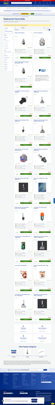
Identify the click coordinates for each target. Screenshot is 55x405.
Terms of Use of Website (25, 383)
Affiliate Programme (33, 379)
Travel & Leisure (38, 5)
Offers (48, 5)
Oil (14, 5)
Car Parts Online (5, 378)
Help (52, 403)
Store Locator (5, 379)
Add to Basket (25, 57)
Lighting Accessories (18, 16)
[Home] (6, 3)
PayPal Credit (23, 379)
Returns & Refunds (15, 379)
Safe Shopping (5, 382)
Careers (32, 378)
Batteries (11, 5)
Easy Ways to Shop (6, 375)
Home (4, 16)
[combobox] (21, 3)
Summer (23, 5)
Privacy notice (37, 371)
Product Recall (14, 383)
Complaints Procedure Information (17, 386)
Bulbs (20, 5)
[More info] (31, 47)
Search (32, 13)
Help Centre (14, 382)
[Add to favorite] (31, 33)
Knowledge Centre (33, 383)
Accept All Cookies (34, 399)
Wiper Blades (17, 5)
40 (50, 29)
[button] (3, 401)
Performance (44, 5)
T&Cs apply (47, 10)
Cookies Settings (34, 401)
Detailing (26, 5)
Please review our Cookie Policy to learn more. (22, 401)
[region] (23, 400)
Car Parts (7, 5)
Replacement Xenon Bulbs (25, 16)
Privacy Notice (23, 375)
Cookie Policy (23, 378)
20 (49, 29)
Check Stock (23, 28)
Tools (34, 5)
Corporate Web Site (33, 375)
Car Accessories (12, 16)
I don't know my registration (38, 13)
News (32, 382)
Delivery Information (15, 378)
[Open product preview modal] (23, 42)
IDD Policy (23, 382)
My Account (14, 375)
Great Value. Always (6, 383)
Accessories (30, 5)
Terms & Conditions (42, 371)
